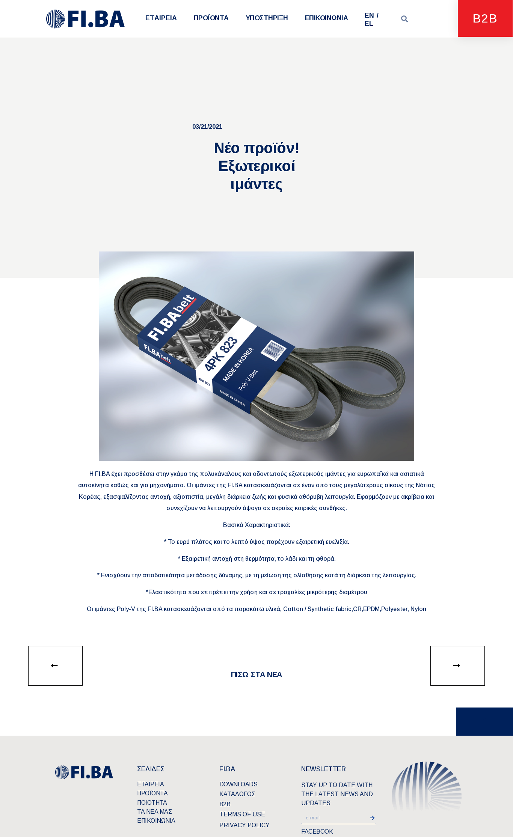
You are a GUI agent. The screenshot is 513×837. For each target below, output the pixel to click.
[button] (55, 666)
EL (369, 23)
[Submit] (373, 818)
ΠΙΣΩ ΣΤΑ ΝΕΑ (256, 674)
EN (369, 15)
